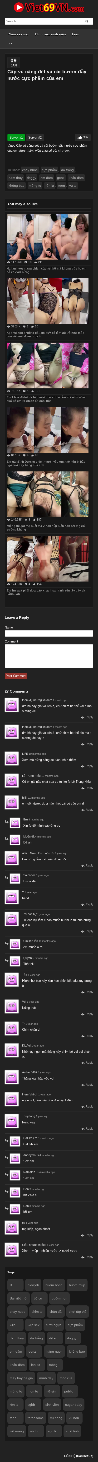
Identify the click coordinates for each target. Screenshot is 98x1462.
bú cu (38, 1298)
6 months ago (46, 1138)
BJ (12, 1285)
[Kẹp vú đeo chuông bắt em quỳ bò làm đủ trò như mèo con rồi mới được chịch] (47, 301)
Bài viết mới (18, 1298)
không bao (16, 185)
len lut (35, 1365)
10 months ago (37, 753)
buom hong (54, 1285)
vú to (73, 185)
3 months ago (37, 1189)
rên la (49, 185)
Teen (75, 34)
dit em (54, 1338)
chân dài (55, 1311)
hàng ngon (54, 1351)
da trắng (67, 170)
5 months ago (40, 958)
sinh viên (52, 1404)
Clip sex (33, 1325)
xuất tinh (72, 1431)
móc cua (66, 1378)
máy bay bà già (21, 1378)
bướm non (59, 1298)
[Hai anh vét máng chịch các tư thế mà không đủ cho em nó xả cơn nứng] (47, 236)
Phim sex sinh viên (50, 34)
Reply (89, 717)
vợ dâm (53, 1431)
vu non (74, 1418)
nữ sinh (52, 1391)
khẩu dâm (76, 178)
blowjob (33, 1285)
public (68, 1391)
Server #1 (16, 137)
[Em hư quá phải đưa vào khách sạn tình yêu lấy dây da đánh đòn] (47, 558)
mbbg (53, 1365)
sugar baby (73, 1404)
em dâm (46, 178)
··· (10, 44)
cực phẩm (49, 170)
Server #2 (35, 137)
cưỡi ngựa (53, 1325)
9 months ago (36, 819)
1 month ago (60, 700)
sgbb (31, 1404)
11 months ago (36, 797)
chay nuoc (30, 170)
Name (9, 627)
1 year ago (61, 853)
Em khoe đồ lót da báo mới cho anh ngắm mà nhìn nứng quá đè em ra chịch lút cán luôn (46, 399)
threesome (36, 1418)
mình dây (46, 1378)
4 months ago (43, 836)
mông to (35, 185)
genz (60, 178)
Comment (11, 641)
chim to (37, 1311)
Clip (12, 1325)
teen (61, 185)
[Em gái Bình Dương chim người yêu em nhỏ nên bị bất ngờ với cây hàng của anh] (47, 430)
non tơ (33, 1391)
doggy (31, 178)
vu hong (56, 1418)
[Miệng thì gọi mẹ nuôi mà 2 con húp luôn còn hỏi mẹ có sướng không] (47, 494)
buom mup (77, 1285)
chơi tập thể (78, 1311)
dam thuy (16, 178)
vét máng (17, 1431)
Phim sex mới (18, 34)
